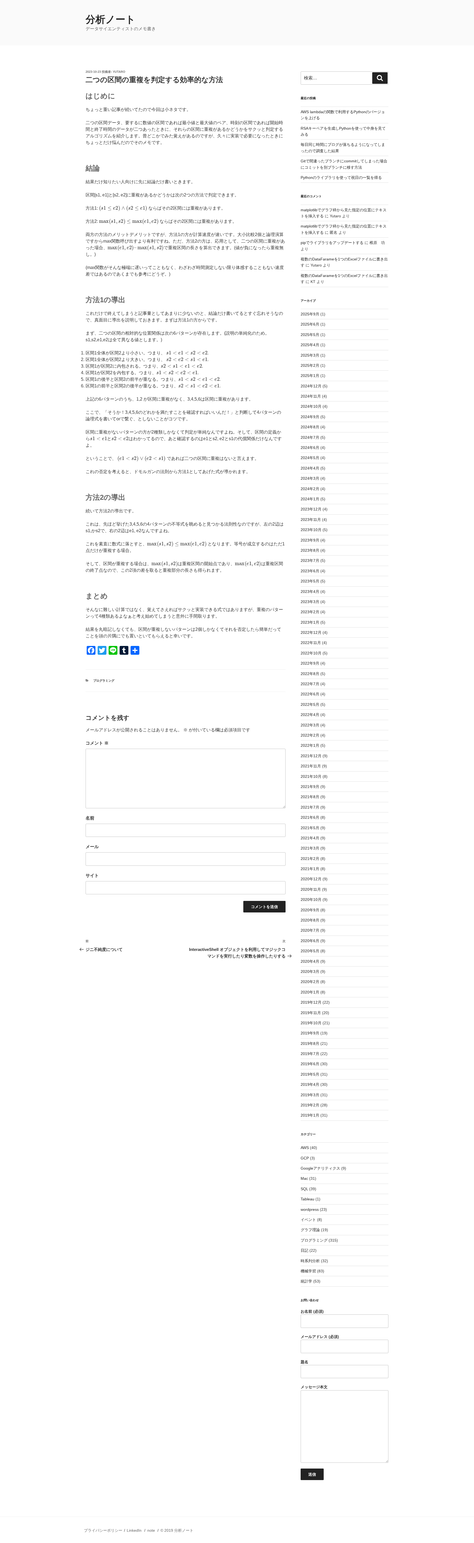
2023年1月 (310, 622)
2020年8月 (310, 920)
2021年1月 (310, 869)
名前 (90, 818)
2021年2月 (310, 858)
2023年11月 (311, 519)
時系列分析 (310, 1261)
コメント (97, 743)
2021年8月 (310, 797)
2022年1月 (310, 745)
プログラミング (103, 680)
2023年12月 (311, 509)
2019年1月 (310, 1115)
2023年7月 (310, 560)
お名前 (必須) (312, 1311)
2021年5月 (310, 828)
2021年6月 (310, 817)
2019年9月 (310, 1033)
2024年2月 (310, 489)
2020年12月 (311, 879)
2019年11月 (311, 1013)
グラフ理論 (310, 1230)
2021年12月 (311, 756)
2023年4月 (310, 591)
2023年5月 (310, 581)
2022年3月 (310, 725)
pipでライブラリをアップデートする (332, 242)
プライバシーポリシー (103, 1530)
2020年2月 (310, 981)
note (151, 1530)
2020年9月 (310, 910)
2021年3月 (310, 848)
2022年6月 (310, 694)
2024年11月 (311, 396)
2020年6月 (310, 941)
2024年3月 (310, 478)
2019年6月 (310, 1064)
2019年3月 (310, 1095)
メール (92, 846)
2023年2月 (310, 612)
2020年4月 (310, 961)
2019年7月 (310, 1053)
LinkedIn (134, 1530)
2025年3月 (310, 355)
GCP (305, 1158)
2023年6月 (310, 571)
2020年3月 (310, 971)
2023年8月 (310, 550)
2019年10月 (311, 1023)
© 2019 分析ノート (176, 1530)
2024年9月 (310, 417)
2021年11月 (311, 766)
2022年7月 (310, 684)
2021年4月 (310, 838)
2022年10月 (311, 653)
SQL (304, 1189)
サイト (92, 875)
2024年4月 (310, 468)
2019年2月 (310, 1105)
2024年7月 (310, 437)
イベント (308, 1219)
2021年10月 (311, 776)
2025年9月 (310, 314)
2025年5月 (310, 334)
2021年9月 (310, 786)
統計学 (306, 1281)
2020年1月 (310, 992)
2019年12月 (311, 1002)
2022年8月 (310, 673)
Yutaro (119, 71)
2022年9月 (310, 663)
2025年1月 (310, 375)
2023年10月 (311, 530)
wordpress (310, 1209)
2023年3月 (310, 602)
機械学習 (308, 1271)
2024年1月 (310, 499)
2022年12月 (311, 632)
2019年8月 (310, 1043)
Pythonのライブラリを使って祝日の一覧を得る (341, 177)
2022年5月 (310, 704)
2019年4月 (310, 1084)
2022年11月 (311, 642)
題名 (304, 1362)
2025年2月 (310, 365)
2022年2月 (310, 735)
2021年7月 (310, 807)
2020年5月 (310, 951)
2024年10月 (311, 406)
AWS (305, 1147)
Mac (304, 1178)
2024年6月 (310, 447)
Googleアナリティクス (320, 1168)
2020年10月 (311, 899)
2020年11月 (311, 889)
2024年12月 (311, 386)
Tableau (307, 1199)
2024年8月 (310, 427)
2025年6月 (310, 324)
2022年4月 (310, 714)
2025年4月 (310, 345)
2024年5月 (310, 458)
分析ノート (111, 19)
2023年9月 (310, 540)
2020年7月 (310, 930)
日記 (304, 1250)
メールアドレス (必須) (320, 1336)
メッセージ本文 (314, 1387)
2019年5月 (310, 1074)
